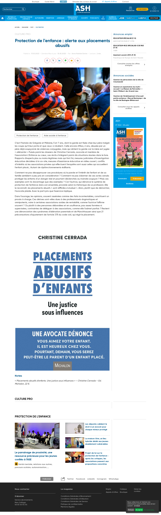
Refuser (131, 510)
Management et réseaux (73, 18)
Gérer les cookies (137, 490)
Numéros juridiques (112, 18)
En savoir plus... (149, 510)
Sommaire (122, 179)
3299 (31, 27)
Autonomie (39, 18)
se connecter (154, 11)
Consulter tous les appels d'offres (128, 107)
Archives (129, 184)
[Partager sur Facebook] (47, 60)
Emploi (108, 489)
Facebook (80, 479)
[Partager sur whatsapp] (65, 60)
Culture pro (40, 27)
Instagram (102, 479)
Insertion (50, 18)
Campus (63, 1)
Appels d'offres (111, 2)
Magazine (25, 27)
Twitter (70, 479)
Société (84, 18)
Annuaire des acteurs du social (84, 2)
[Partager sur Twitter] (53, 60)
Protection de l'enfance (26, 18)
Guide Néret (49, 2)
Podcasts (94, 18)
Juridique (60, 18)
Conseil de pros (131, 18)
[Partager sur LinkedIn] (59, 60)
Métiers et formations (12, 18)
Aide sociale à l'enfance (55, 135)
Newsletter (130, 10)
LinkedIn (91, 479)
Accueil (17, 27)
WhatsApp (114, 479)
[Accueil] (2, 18)
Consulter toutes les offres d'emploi (128, 64)
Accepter (139, 510)
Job (121, 18)
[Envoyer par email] (71, 60)
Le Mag (103, 18)
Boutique (35, 2)
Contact (125, 2)
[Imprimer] (77, 60)
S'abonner (142, 9)
